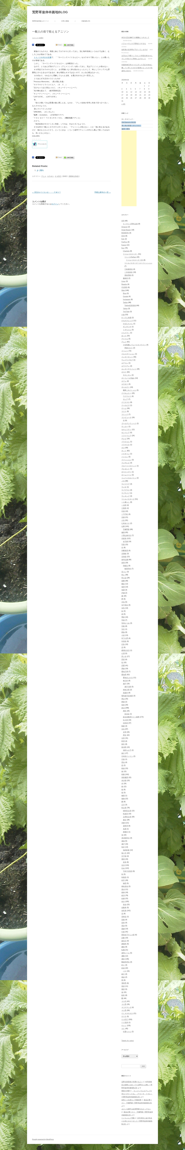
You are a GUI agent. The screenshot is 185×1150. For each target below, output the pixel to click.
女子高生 (124, 605)
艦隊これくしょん (129, 390)
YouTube (126, 311)
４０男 (123, 1010)
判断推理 (124, 550)
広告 (123, 644)
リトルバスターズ (128, 499)
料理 (123, 741)
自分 (123, 901)
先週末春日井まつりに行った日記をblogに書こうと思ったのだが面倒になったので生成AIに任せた (137, 68)
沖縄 (123, 823)
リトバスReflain (130, 257)
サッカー (124, 426)
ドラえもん (125, 442)
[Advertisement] (129, 168)
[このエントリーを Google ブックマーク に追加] (33, 45)
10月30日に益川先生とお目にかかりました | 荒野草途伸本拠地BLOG (136, 1121)
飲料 (123, 995)
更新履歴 (124, 777)
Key (122, 248)
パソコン (124, 457)
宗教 (123, 626)
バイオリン (125, 454)
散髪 (123, 726)
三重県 (123, 508)
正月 (123, 805)
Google (125, 296)
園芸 (123, 584)
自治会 (126, 714)
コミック (124, 414)
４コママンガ (126, 1007)
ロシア (125, 399)
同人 (123, 575)
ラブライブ (125, 493)
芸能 (123, 920)
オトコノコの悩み (128, 378)
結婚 (123, 898)
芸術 (123, 923)
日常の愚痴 (65, 21)
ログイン (55, 204)
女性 (123, 608)
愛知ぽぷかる (128, 678)
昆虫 (123, 762)
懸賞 (123, 702)
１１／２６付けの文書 (42, 57)
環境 (123, 859)
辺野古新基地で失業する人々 (132, 1082)
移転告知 (124, 886)
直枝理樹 (127, 275)
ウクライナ (127, 396)
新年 (123, 744)
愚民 (124, 711)
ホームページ (126, 475)
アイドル (124, 339)
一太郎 (123, 505)
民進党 (125, 814)
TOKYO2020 (127, 871)
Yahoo (125, 308)
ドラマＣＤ (125, 445)
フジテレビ (125, 463)
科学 (123, 880)
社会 (123, 868)
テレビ (123, 439)
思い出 (123, 656)
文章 (123, 738)
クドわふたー (126, 393)
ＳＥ (123, 1028)
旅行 (123, 753)
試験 (123, 938)
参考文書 (124, 560)
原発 (124, 862)
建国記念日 (125, 650)
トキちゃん (127, 330)
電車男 (123, 983)
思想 (123, 659)
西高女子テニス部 (128, 935)
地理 (123, 587)
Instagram (126, 299)
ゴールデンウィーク (128, 423)
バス (124, 971)
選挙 (123, 959)
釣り (123, 965)
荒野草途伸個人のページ (40, 21)
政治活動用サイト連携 (131, 717)
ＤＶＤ (123, 1016)
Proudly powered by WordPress (43, 1139)
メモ (123, 481)
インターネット (127, 357)
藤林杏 (125, 278)
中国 (123, 511)
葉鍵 (123, 929)
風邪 (123, 989)
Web (123, 290)
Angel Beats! (126, 230)
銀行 (123, 974)
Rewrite (124, 284)
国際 (123, 581)
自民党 (123, 911)
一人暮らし (125, 502)
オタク (123, 372)
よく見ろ (40, 170)
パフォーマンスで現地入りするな (133, 43)
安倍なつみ (125, 623)
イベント (124, 351)
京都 (123, 517)
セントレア (125, 433)
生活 (123, 865)
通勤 (123, 956)
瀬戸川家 (127, 687)
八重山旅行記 (126, 535)
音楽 (123, 986)
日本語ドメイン (127, 756)
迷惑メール (125, 953)
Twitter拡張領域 (130, 305)
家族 (123, 632)
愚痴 (123, 668)
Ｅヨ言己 (58, 176)
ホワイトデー (126, 472)
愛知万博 (124, 672)
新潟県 (123, 747)
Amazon (124, 227)
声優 (123, 593)
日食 (123, 759)
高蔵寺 (125, 693)
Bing (124, 293)
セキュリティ (126, 429)
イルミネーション (128, 354)
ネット (123, 451)
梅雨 (123, 796)
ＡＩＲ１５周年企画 (130, 224)
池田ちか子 (127, 750)
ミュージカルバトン (128, 478)
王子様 (123, 856)
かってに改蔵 (126, 318)
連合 (124, 820)
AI (124, 420)
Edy (122, 239)
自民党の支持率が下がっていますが (134, 50)
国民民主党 (127, 811)
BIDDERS (125, 233)
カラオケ (50, 176)
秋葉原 (123, 877)
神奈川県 (126, 690)
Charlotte (126, 251)
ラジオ (123, 487)
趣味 (123, 947)
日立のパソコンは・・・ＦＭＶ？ (46, 192)
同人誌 (123, 578)
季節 (123, 617)
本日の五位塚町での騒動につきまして (135, 37)
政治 (123, 708)
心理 (123, 653)
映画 (123, 768)
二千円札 (124, 514)
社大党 (125, 720)
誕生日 (123, 941)
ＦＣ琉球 (124, 1022)
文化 (123, 729)
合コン (123, 572)
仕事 (123, 526)
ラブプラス (125, 490)
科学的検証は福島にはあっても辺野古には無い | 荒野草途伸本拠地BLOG (136, 1085)
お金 (123, 315)
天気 (123, 602)
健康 (123, 532)
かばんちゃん (128, 324)
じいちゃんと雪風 (128, 1118)
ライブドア (125, 484)
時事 (123, 774)
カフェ (123, 381)
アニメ (43, 176)
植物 (123, 799)
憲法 (123, 699)
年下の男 (124, 638)
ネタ (123, 448)
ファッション (126, 460)
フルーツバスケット (128, 466)
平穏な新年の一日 (102, 192)
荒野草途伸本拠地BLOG (50, 12)
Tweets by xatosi (127, 1041)
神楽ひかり (128, 348)
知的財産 (126, 850)
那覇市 (125, 832)
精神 (123, 892)
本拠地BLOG (85, 21)
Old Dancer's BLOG (129, 122)
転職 (123, 950)
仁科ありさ (125, 523)
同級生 (125, 566)
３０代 (123, 1001)
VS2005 (124, 287)
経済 (123, 895)
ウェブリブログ (127, 360)
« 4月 (123, 104)
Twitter (125, 302)
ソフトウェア (126, 436)
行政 (123, 932)
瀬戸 (124, 684)
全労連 (125, 541)
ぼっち (123, 336)
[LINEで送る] (68, 45)
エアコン (124, 363)
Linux (123, 281)
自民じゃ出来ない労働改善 (131, 1100)
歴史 (124, 735)
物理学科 (127, 569)
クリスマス (125, 402)
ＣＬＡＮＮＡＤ (127, 1013)
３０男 (123, 1004)
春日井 (125, 681)
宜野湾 (125, 826)
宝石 (123, 629)
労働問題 (126, 529)
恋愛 (123, 665)
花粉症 (123, 917)
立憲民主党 (127, 817)
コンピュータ (126, 417)
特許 (123, 847)
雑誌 (123, 977)
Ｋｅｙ (123, 1025)
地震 (123, 590)
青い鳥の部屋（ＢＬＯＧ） (131, 126)
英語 (123, 926)
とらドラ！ (125, 333)
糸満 (124, 829)
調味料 (123, 944)
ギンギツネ (127, 327)
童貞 (123, 889)
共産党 (123, 538)
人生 (123, 520)
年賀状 (123, 641)
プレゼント (125, 469)
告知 (124, 904)
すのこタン (127, 375)
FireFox (124, 242)
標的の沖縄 (125, 1091)
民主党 (123, 808)
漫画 (123, 841)
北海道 (123, 557)
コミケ (123, 411)
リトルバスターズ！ (130, 254)
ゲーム (123, 408)
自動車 (123, 907)
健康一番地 (126, 129)
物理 (124, 883)
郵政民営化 (125, 962)
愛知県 (123, 675)
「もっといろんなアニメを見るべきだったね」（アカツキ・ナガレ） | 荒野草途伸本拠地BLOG (137, 1094)
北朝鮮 (123, 554)
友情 (123, 563)
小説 (123, 635)
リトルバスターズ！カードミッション (138, 263)
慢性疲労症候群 (127, 696)
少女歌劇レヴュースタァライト (134, 345)
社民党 (125, 723)
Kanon (123, 245)
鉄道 (123, 968)
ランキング (125, 496)
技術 (123, 705)
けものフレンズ (127, 321)
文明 (124, 732)
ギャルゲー (125, 387)
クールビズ (125, 405)
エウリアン (125, 366)
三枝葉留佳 (128, 269)
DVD (123, 236)
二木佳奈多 (128, 272)
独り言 (123, 853)
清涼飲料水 (125, 838)
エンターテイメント (128, 369)
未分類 (123, 780)
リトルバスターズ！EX (134, 260)
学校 (123, 620)
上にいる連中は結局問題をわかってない (136, 1109)
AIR (122, 221)
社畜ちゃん (127, 1032)
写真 (123, 544)
